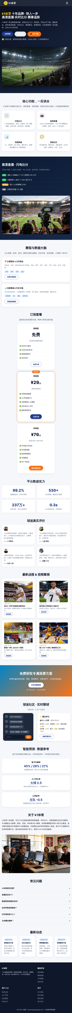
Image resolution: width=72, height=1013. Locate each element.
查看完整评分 (46, 736)
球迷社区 (41, 982)
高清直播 (41, 972)
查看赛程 (20, 34)
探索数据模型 (11, 301)
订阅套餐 (41, 978)
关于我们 (41, 992)
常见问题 (41, 995)
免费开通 (36, 364)
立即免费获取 (36, 685)
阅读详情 (43, 612)
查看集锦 (8, 614)
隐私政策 (41, 998)
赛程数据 (41, 975)
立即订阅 (36, 417)
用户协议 (41, 1001)
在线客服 (5, 998)
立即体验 (7, 34)
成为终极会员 (36, 468)
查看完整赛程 (11, 277)
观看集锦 (8, 656)
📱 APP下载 (34, 34)
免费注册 (5, 992)
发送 (28, 737)
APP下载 (5, 995)
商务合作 (5, 1001)
